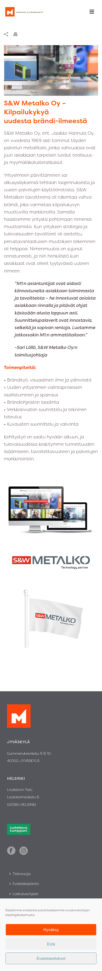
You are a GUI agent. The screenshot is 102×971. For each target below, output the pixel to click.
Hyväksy (51, 929)
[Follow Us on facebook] (11, 851)
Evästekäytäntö (26, 883)
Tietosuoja (22, 873)
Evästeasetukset (51, 958)
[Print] (18, 33)
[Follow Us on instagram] (23, 851)
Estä (51, 944)
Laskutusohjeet (25, 893)
